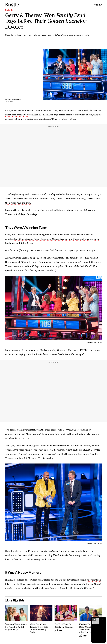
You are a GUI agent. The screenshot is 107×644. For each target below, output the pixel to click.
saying (22, 354)
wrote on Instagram (26, 588)
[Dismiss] (103, 619)
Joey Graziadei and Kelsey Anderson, (33, 238)
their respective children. (18, 202)
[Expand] (94, 619)
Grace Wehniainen (13, 99)
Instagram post (20, 198)
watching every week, (65, 555)
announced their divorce (17, 114)
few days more (37, 270)
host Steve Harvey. (20, 438)
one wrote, (96, 350)
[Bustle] (12, 4)
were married (21, 266)
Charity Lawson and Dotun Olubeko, (70, 238)
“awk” (52, 250)
